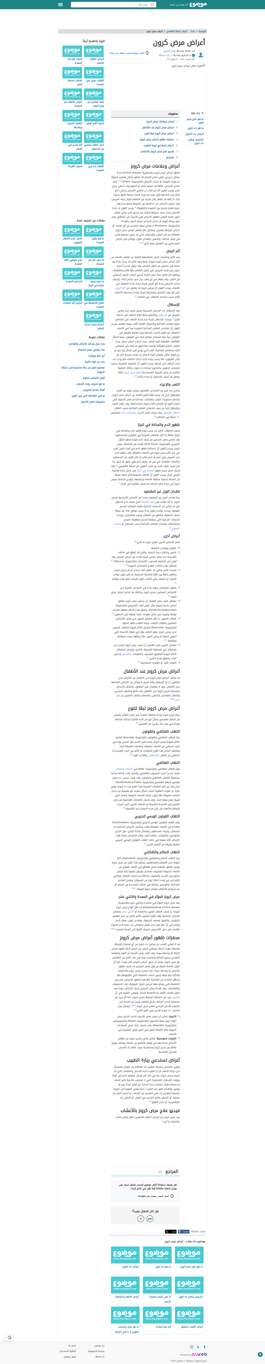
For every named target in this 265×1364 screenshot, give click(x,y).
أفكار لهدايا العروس (94, 390)
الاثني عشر (128, 911)
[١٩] (145, 843)
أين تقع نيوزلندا (96, 356)
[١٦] (139, 662)
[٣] (135, 207)
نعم (150, 1218)
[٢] (119, 181)
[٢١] (112, 928)
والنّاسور (127, 654)
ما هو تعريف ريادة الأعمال (91, 384)
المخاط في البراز (145, 470)
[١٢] (112, 560)
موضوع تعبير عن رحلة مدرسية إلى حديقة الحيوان (83, 369)
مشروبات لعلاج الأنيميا (93, 402)
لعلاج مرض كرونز (132, 372)
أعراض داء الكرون (194, 134)
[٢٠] (135, 888)
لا (141, 1218)
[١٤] (175, 582)
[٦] (173, 318)
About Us (99, 1357)
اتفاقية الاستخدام (68, 1351)
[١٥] (165, 640)
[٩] (117, 465)
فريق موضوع (70, 1357)
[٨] (155, 416)
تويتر (174, 1231)
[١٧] (137, 723)
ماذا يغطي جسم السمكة (91, 350)
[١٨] (131, 754)
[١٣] (126, 565)
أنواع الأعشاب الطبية (94, 378)
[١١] (135, 541)
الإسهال (162, 315)
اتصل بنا (72, 1346)
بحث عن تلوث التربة (95, 362)
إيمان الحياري (169, 51)
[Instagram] (191, 1347)
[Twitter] (198, 1347)
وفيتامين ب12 (128, 412)
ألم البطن (120, 288)
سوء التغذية (148, 501)
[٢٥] (150, 1101)
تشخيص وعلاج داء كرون (196, 141)
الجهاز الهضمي (171, 412)
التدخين (176, 997)
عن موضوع (99, 1346)
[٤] (142, 242)
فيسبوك (186, 1231)
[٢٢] (134, 1005)
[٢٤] (135, 1009)
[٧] (136, 376)
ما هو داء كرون (195, 128)
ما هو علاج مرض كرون (195, 121)
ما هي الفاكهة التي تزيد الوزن (88, 396)
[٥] (136, 296)
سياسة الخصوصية (96, 1351)
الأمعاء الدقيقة (124, 768)
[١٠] (170, 527)
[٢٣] (132, 1005)
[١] (121, 181)
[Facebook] (204, 1347)
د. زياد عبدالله (165, 55)
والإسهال (154, 755)
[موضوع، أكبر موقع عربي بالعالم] (198, 4)
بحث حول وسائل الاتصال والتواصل (87, 344)
